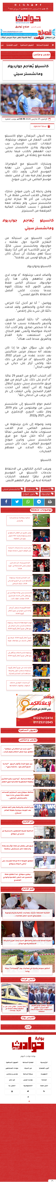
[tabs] (15, 5)
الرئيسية (44, 1063)
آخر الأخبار (28, 822)
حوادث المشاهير (12, 1068)
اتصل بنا (12, 1086)
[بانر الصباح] (28, 32)
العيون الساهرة (27, 45)
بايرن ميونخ (29, 494)
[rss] (28, 5)
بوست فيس (28, 1080)
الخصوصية (28, 1086)
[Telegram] (38, 502)
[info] (20, 5)
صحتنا (44, 1080)
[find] (24, 5)
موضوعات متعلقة (41, 510)
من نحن (12, 1080)
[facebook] (40, 5)
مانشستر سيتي (11, 489)
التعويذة (44, 1074)
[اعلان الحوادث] (35, 726)
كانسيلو (46, 489)
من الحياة (28, 1068)
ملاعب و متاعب (41, 55)
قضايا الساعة (43, 45)
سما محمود (39, 126)
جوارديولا (46, 494)
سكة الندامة (28, 1074)
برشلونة (31, 489)
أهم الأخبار (28, 889)
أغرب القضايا (12, 45)
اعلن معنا (44, 1086)
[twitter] (36, 5)
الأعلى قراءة (28, 979)
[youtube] (32, 5)
